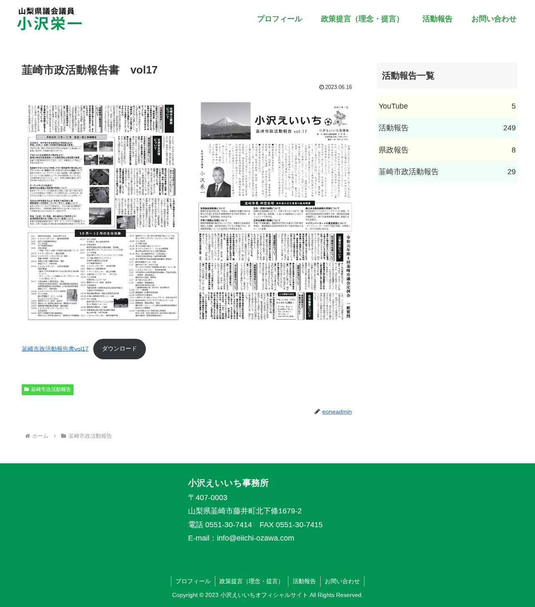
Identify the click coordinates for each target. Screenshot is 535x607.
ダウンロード (119, 348)
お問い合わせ (342, 581)
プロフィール (193, 581)
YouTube (447, 106)
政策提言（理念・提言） (251, 581)
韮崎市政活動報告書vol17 (55, 348)
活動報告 (447, 128)
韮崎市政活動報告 (51, 389)
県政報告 (447, 150)
